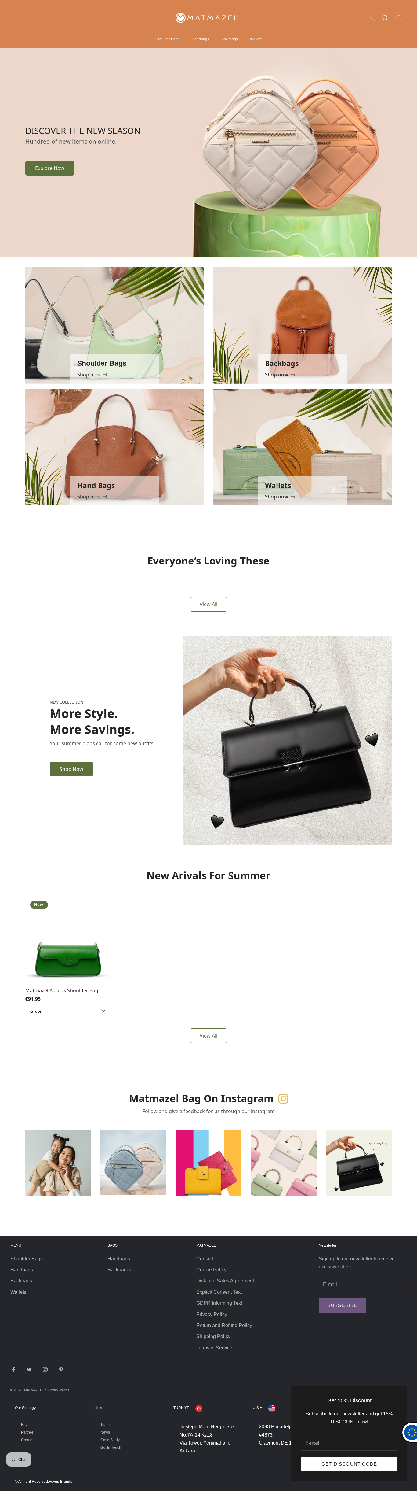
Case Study (110, 1440)
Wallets (256, 39)
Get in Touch (110, 1447)
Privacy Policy (211, 1314)
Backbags (229, 39)
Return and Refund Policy (224, 1325)
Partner (27, 1432)
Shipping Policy (213, 1336)
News (105, 1432)
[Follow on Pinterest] (61, 1370)
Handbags (200, 39)
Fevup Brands (58, 1390)
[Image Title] (287, 152)
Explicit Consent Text (219, 1292)
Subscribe (342, 1305)
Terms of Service (214, 1347)
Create (26, 1440)
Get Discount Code (349, 1464)
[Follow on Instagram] (45, 1370)
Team (105, 1425)
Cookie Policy (211, 1269)
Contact (204, 1258)
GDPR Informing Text (219, 1303)
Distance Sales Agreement (225, 1280)
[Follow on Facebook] (13, 1370)
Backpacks (119, 1269)
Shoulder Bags (167, 39)
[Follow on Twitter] (29, 1370)
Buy (24, 1425)
